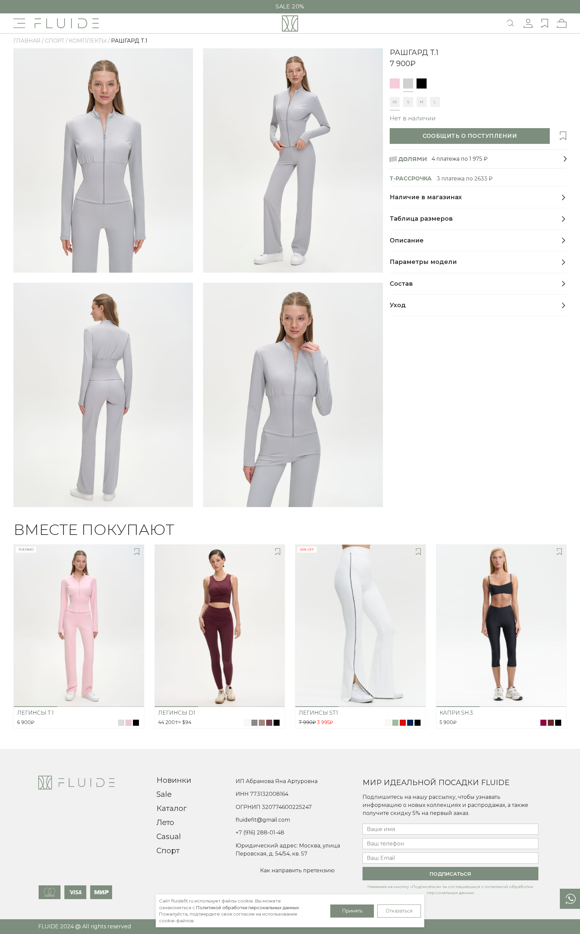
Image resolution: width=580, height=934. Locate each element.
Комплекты (88, 41)
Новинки (173, 780)
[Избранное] (560, 136)
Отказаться (399, 911)
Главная (27, 41)
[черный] (422, 83)
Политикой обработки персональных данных (247, 907)
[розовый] (395, 83)
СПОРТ (54, 41)
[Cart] (562, 23)
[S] (408, 102)
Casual (168, 836)
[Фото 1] (35, 706)
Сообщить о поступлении (470, 136)
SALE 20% (290, 6)
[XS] (395, 102)
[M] (422, 102)
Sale (164, 794)
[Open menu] (19, 23)
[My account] (528, 23)
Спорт (168, 850)
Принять (352, 911)
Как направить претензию (297, 870)
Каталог (171, 808)
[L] (435, 102)
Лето (165, 822)
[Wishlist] (544, 23)
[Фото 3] (122, 706)
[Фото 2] (78, 706)
